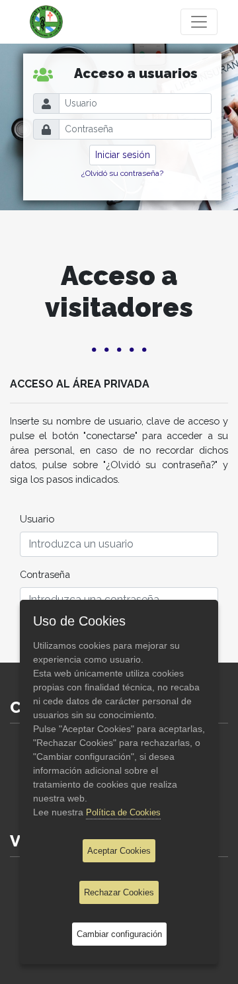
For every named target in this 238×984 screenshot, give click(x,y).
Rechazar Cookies (119, 892)
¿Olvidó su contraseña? (122, 173)
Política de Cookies (123, 812)
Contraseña (45, 574)
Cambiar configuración (119, 934)
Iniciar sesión (122, 154)
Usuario (37, 518)
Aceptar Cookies (119, 851)
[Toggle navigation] (199, 22)
